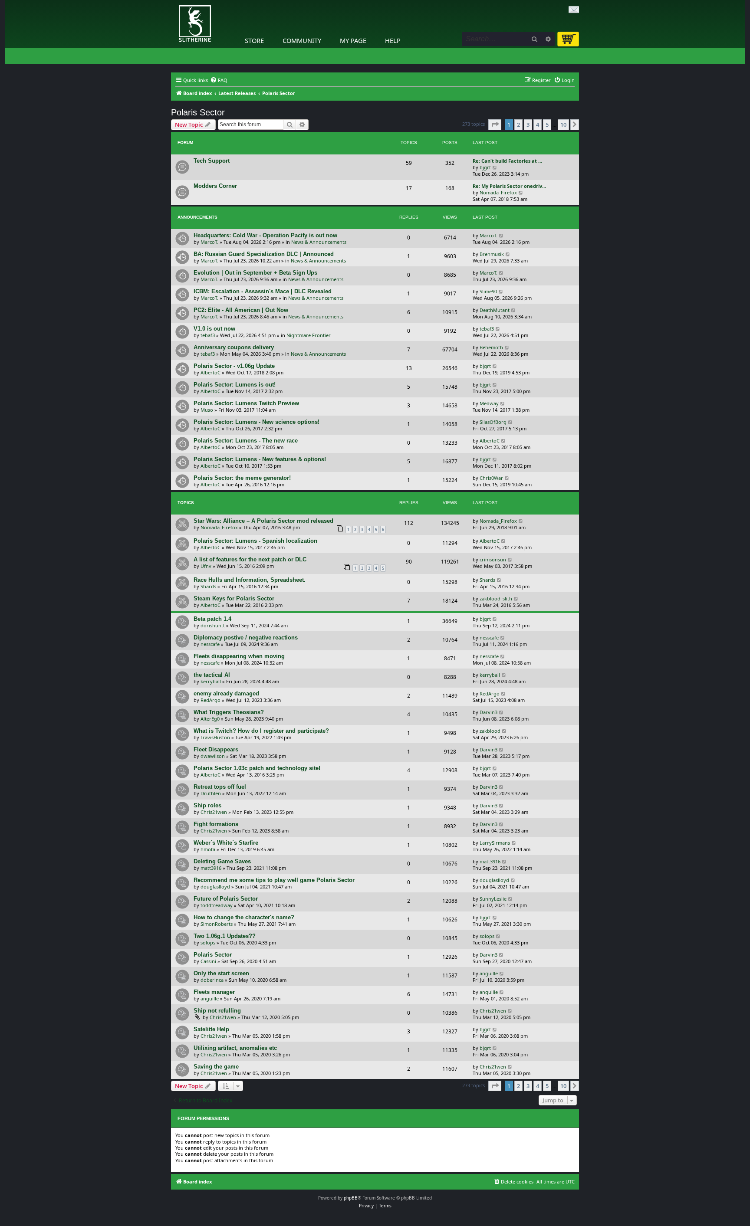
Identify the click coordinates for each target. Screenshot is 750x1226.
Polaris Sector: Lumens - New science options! (256, 422)
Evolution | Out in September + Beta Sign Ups (255, 272)
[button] (494, 124)
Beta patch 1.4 (212, 619)
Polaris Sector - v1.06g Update (234, 366)
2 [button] (518, 124)
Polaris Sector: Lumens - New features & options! (260, 459)
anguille (489, 973)
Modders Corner (215, 186)
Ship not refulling (217, 1010)
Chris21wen (214, 812)
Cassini (208, 961)
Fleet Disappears (216, 749)
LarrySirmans (495, 842)
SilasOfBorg (493, 422)
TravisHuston (215, 737)
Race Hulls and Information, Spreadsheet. (250, 580)
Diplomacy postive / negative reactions (246, 637)
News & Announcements (318, 242)
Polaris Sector (198, 112)
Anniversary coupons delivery (234, 347)
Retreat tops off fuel (220, 786)
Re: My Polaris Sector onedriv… (509, 186)
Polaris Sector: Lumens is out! (235, 384)
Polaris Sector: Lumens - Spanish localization (255, 541)
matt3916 (211, 868)
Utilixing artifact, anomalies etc (235, 1048)
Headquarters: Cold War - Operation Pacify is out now (265, 235)
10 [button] (563, 124)
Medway (489, 403)
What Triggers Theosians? (229, 712)
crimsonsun (493, 559)
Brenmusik (492, 254)
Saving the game (216, 1066)
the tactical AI (212, 675)
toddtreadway (217, 905)
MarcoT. (209, 242)
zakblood (490, 731)
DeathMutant (495, 310)
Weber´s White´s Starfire (226, 842)
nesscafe (210, 644)
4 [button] (537, 124)
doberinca (212, 980)
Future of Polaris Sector (226, 898)
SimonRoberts (217, 924)
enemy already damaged (226, 693)
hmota (208, 849)
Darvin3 (488, 712)
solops (208, 942)
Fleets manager (214, 992)
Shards (208, 586)
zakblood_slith (496, 598)
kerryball (211, 681)
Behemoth (491, 347)
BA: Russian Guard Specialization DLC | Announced (264, 254)
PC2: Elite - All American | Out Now (241, 310)
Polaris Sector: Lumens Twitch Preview (246, 403)
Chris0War (491, 478)
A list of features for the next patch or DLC (250, 559)
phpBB (351, 1198)
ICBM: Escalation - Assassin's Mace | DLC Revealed (263, 291)
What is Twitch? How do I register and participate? (261, 731)
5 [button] (547, 124)
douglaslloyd (215, 886)
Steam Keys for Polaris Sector (234, 598)
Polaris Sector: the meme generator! (242, 478)
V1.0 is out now (214, 328)
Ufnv (206, 566)
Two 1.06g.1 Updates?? (225, 936)
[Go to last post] (501, 235)
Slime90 (488, 291)
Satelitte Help (211, 1029)
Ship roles (207, 805)
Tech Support (212, 160)
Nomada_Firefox (498, 192)
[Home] (173, 2)
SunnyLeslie (493, 898)
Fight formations (216, 824)
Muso (207, 409)
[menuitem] (218, 80)
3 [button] (528, 124)
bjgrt (485, 167)
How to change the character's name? (244, 917)
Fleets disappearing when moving (239, 656)
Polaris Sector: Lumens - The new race (246, 440)
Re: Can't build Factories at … (507, 160)
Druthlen (211, 793)
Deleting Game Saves (222, 861)
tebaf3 (208, 335)
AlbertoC (210, 372)
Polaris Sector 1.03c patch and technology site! (257, 768)
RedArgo (210, 700)
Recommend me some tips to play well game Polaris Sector (274, 880)
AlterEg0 (210, 718)
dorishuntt (213, 625)
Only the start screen (221, 973)
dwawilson (213, 756)
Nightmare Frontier (308, 335)
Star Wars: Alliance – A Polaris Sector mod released (263, 521)
